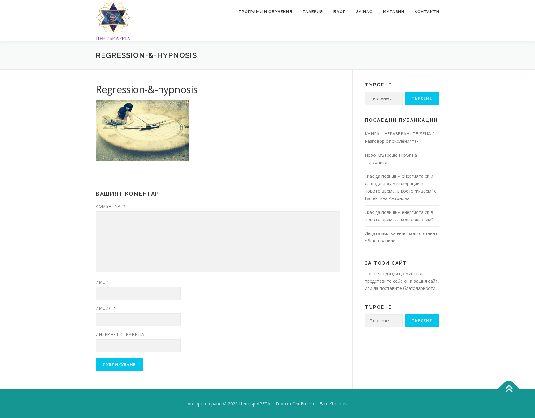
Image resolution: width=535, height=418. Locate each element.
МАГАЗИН (393, 11)
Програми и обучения (265, 11)
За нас (364, 11)
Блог (339, 11)
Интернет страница (120, 334)
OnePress (302, 404)
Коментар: (111, 206)
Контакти (427, 11)
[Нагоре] (509, 389)
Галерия (313, 11)
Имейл (106, 308)
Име (103, 282)
